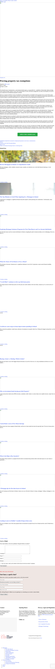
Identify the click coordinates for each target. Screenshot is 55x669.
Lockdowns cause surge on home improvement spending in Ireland (18, 326)
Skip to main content (12, 0)
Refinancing (8, 651)
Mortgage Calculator (9, 658)
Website (1, 560)
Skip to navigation (4, 0)
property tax (2, 77)
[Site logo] (3, 1)
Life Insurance (8, 661)
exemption (6, 140)
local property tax (12, 140)
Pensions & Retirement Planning (12, 662)
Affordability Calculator (10, 657)
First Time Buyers (9, 649)
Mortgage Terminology (43, 626)
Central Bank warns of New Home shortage (12, 423)
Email (1, 558)
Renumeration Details (43, 621)
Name (1, 555)
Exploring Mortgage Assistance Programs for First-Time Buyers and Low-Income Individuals (25, 229)
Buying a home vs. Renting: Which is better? (12, 359)
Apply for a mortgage (27, 134)
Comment (2, 553)
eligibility (2, 140)
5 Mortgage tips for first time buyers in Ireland (13, 488)
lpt (16, 140)
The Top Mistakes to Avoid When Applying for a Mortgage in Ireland (19, 197)
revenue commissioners (30, 140)
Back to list (2, 144)
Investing (7, 655)
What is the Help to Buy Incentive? (9, 456)
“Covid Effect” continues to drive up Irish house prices (15, 282)
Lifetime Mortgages (9, 652)
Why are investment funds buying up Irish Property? (14, 391)
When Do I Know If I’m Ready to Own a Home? (13, 261)
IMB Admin (7, 84)
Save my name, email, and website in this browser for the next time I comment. (18, 563)
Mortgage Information (10, 656)
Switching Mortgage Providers (11, 650)
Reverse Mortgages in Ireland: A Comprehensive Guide (15, 164)
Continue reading (3, 182)
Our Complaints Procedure (44, 624)
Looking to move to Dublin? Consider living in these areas (16, 521)
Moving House (8, 653)
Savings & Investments (10, 663)
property (18, 140)
